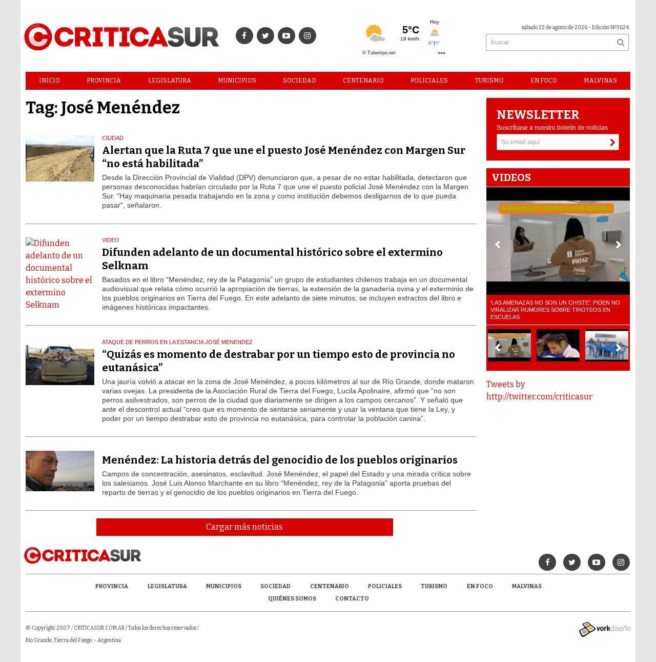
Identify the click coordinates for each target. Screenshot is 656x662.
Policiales (429, 80)
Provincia (104, 80)
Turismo (489, 80)
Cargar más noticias (244, 527)
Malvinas (600, 80)
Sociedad (299, 80)
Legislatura (169, 80)
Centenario (363, 80)
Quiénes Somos (292, 598)
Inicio (49, 80)
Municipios (237, 80)
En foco (543, 80)
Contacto (352, 598)
